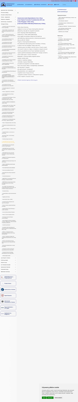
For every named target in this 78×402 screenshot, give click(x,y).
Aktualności (21, 4)
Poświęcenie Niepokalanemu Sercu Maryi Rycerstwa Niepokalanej (8, 116)
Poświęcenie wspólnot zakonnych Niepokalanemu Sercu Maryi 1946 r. (8, 249)
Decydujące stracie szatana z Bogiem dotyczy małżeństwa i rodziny (9, 60)
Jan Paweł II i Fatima (5, 257)
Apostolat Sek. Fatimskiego (7, 10)
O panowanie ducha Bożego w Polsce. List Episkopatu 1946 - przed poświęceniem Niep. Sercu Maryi (9, 98)
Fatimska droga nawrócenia (7, 139)
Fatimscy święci (4, 260)
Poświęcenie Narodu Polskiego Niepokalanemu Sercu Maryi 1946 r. (8, 253)
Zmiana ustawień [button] (58, 397)
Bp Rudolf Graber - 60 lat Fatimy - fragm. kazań (8, 136)
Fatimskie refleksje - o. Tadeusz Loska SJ (9, 129)
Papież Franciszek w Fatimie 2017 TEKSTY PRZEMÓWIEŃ (8, 63)
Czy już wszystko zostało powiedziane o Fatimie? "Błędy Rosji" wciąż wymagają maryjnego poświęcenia (9, 221)
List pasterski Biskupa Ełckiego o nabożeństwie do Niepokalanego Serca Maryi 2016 (9, 67)
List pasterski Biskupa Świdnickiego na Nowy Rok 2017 (9, 71)
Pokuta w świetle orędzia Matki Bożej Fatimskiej (8, 206)
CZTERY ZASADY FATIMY (6, 255)
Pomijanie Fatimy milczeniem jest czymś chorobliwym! (8, 202)
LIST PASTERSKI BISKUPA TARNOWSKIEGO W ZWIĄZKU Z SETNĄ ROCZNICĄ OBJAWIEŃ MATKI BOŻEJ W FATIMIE (8, 76)
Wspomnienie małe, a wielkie (7, 199)
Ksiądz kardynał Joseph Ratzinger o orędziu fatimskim (8, 209)
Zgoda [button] (44, 397)
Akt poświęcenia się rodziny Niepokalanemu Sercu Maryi (7, 43)
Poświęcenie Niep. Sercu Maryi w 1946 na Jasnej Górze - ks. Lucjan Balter (8, 106)
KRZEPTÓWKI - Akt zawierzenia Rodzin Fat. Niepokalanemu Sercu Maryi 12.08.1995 (8, 183)
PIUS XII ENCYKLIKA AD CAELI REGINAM (8, 167)
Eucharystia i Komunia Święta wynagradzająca (7, 217)
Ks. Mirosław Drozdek (5, 264)
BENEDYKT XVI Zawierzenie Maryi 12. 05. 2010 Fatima (9, 161)
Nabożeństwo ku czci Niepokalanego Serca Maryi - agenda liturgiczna (8, 120)
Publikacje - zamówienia (41, 4)
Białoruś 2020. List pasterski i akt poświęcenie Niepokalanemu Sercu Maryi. (8, 31)
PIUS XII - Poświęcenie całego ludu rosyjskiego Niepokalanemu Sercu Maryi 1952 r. (9, 237)
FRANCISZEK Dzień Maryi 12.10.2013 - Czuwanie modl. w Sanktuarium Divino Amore (8, 149)
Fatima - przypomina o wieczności (8, 91)
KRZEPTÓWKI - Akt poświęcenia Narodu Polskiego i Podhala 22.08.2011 (9, 179)
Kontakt (57, 4)
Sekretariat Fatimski (5, 267)
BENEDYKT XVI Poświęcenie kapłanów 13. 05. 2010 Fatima (8, 158)
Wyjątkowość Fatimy (6, 196)
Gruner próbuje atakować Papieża (8, 212)
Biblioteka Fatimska (5, 271)
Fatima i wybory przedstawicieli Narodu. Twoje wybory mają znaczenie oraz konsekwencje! (8, 35)
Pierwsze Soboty (4, 12)
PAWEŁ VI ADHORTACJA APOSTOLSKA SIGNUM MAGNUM (8, 165)
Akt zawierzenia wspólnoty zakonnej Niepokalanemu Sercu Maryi (8, 46)
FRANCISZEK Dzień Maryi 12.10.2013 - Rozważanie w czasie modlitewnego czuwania (8, 153)
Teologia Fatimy (4, 24)
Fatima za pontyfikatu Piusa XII (7, 170)
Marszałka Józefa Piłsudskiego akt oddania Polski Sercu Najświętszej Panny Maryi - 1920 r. (9, 228)
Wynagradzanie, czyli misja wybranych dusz (9, 194)
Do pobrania (29, 4)
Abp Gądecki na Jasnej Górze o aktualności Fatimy (7, 57)
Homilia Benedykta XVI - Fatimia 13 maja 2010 (8, 88)
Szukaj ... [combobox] (65, 4)
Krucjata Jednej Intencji (6, 14)
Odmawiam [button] (50, 397)
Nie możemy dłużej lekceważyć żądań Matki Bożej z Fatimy (8, 50)
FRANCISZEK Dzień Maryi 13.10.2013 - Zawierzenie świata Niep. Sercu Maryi (8, 142)
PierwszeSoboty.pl (63, 11)
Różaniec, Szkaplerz (5, 19)
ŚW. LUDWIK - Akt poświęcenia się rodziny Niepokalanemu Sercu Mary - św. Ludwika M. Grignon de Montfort (9, 187)
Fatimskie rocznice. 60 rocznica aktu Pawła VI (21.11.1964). (8, 27)
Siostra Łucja (4, 262)
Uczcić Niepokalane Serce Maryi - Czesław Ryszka (8, 94)
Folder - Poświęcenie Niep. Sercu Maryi (9, 122)
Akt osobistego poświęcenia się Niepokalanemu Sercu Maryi (7, 39)
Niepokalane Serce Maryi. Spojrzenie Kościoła (8, 173)
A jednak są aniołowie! (6, 224)
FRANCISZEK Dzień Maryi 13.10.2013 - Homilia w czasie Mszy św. (8, 145)
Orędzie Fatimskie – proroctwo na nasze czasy (8, 132)
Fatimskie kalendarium (6, 176)
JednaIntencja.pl (62, 9)
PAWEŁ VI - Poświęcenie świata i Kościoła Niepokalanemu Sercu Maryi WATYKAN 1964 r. (8, 232)
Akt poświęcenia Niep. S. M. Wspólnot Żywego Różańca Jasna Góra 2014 (8, 109)
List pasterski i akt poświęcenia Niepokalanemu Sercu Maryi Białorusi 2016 (8, 81)
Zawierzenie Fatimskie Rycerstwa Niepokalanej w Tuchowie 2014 (8, 113)
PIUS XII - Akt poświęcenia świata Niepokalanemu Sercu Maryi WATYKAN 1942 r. (8, 241)
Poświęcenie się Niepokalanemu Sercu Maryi (9, 125)
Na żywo (51, 4)
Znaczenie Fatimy (5, 190)
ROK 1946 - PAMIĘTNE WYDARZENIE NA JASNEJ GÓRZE (8, 102)
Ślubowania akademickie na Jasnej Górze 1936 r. (8, 246)
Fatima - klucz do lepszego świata (8, 214)
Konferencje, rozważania (6, 21)
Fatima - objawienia (5, 17)
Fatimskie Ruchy (4, 269)
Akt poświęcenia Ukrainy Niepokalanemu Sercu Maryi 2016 (7, 85)
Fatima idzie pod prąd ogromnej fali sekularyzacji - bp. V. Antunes (8, 53)
